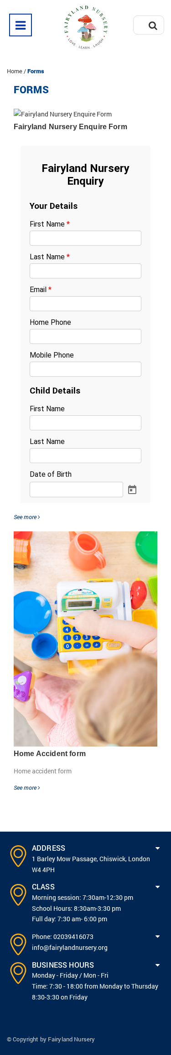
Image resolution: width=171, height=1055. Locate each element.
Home (14, 71)
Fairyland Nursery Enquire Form (70, 127)
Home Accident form (50, 753)
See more (26, 517)
